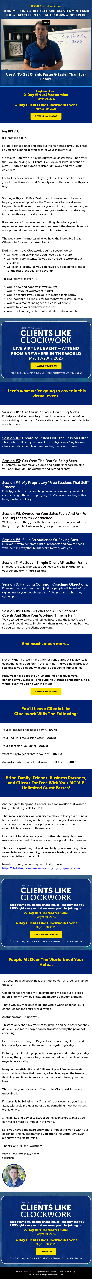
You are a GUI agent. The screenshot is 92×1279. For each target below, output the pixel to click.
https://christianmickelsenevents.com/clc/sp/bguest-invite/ (41, 868)
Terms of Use (56, 1272)
